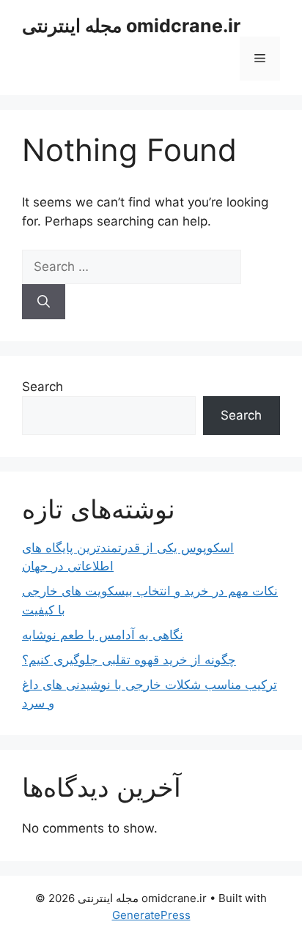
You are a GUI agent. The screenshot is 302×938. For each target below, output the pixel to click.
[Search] (43, 301)
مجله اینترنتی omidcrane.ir (131, 26)
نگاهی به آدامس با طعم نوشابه (102, 635)
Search (42, 386)
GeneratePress (151, 915)
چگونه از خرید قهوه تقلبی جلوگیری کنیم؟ (129, 659)
